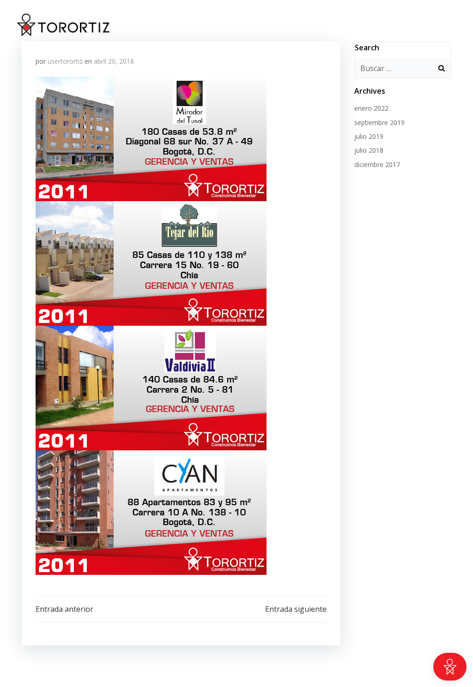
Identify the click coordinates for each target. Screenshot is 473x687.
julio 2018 (368, 150)
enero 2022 (371, 108)
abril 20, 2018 (114, 61)
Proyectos (318, 25)
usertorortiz (65, 61)
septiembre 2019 (379, 122)
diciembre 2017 (377, 164)
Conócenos (384, 25)
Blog (440, 25)
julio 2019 (368, 136)
